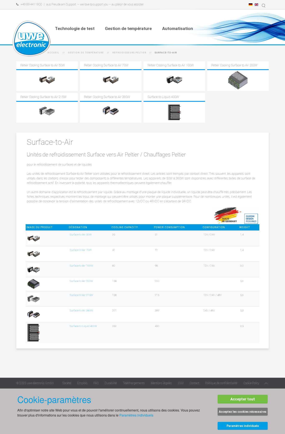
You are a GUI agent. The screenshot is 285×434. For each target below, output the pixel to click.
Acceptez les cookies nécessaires (242, 411)
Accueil (53, 53)
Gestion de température (128, 28)
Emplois (82, 383)
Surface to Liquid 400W (83, 326)
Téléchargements (134, 383)
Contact (194, 383)
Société (66, 383)
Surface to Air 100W (81, 265)
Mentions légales (161, 383)
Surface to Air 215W (81, 295)
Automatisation (177, 28)
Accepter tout (242, 399)
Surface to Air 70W (81, 250)
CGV (181, 383)
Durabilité (111, 383)
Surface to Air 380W (81, 310)
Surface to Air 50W (81, 234)
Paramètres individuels (136, 415)
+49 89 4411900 (31, 4)
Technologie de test (75, 28)
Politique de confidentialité (221, 383)
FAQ (96, 383)
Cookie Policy (251, 383)
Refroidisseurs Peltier (129, 53)
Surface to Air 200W (81, 281)
